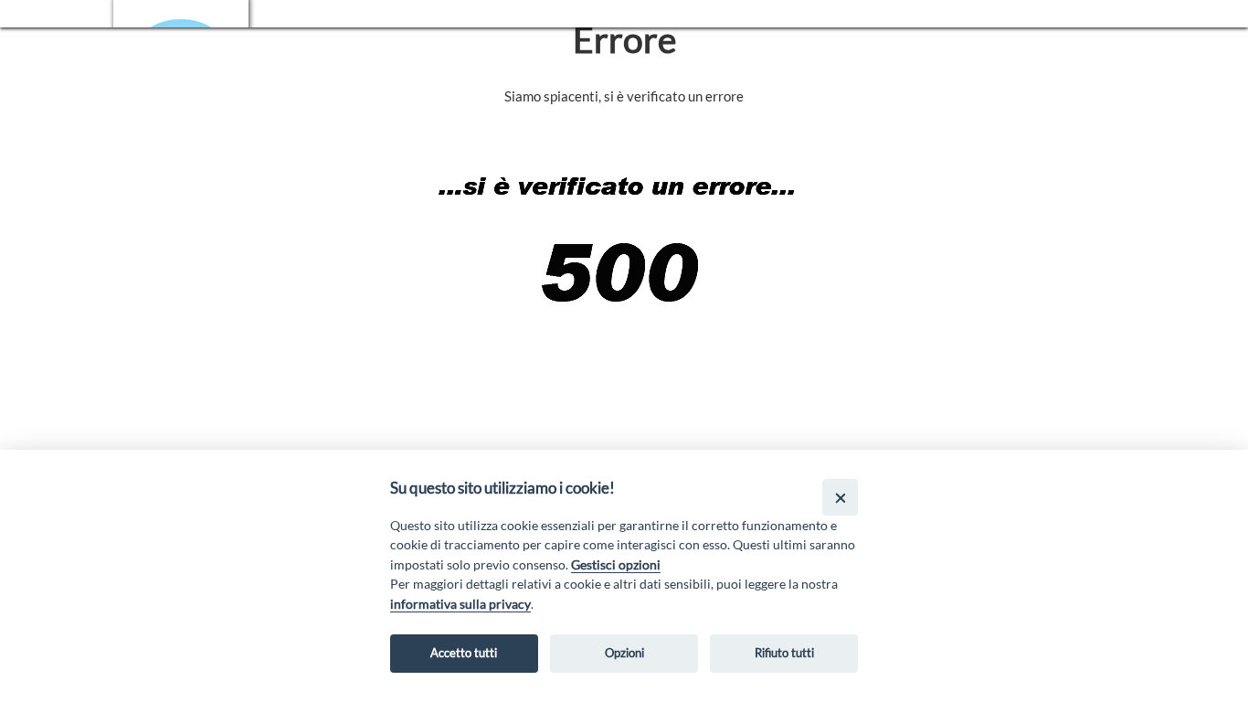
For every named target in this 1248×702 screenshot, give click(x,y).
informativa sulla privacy (460, 604)
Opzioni (624, 652)
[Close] (840, 497)
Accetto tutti (463, 652)
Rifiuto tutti (784, 652)
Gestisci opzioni (616, 564)
